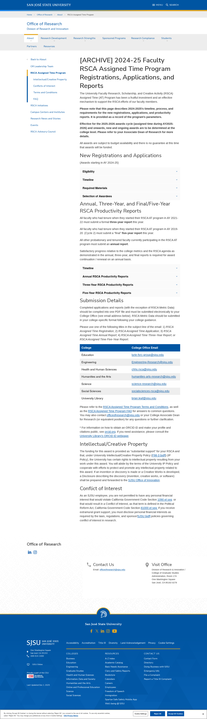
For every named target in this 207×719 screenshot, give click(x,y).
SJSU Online (37, 664)
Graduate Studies (75, 670)
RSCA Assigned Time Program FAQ (110, 411)
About (60, 14)
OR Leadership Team (42, 66)
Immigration (111, 695)
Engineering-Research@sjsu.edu (152, 362)
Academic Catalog (114, 662)
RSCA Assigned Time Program (48, 72)
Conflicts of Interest (44, 86)
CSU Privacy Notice (71, 715)
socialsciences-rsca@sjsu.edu (150, 391)
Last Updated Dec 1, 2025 (38, 685)
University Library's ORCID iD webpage (104, 435)
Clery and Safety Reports (117, 670)
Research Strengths (84, 38)
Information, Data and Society (80, 679)
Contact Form (150, 658)
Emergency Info (151, 670)
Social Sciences (73, 695)
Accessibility (72, 643)
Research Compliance (143, 38)
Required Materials (95, 188)
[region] (103, 714)
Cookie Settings (166, 643)
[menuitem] (31, 38)
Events (34, 125)
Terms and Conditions (45, 92)
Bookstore (110, 675)
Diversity (113, 643)
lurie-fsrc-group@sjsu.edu (148, 354)
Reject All (157, 714)
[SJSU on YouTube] (114, 631)
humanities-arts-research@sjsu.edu (154, 376)
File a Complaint (152, 675)
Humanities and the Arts (78, 683)
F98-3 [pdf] (158, 455)
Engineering (72, 666)
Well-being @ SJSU (115, 703)
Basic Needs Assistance (116, 666)
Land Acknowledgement (133, 643)
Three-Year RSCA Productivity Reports (108, 285)
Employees (110, 687)
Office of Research (44, 14)
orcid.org (110, 431)
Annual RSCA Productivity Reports (105, 276)
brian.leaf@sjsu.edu (144, 398)
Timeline (88, 180)
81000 (149, 507)
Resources (49, 46)
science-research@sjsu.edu (149, 383)
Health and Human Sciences (80, 675)
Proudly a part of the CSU (38, 672)
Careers (109, 683)
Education (71, 662)
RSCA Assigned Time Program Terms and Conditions (135, 406)
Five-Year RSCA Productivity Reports (107, 293)
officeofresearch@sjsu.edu (123, 415)
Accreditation (88, 643)
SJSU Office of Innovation (144, 480)
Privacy (151, 643)
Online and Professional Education (83, 687)
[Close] (203, 714)
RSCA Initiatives (39, 105)
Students (166, 38)
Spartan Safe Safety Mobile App (121, 699)
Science (70, 691)
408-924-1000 (37, 656)
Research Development (54, 38)
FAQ (35, 99)
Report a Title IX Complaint (158, 679)
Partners (32, 46)
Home (29, 14)
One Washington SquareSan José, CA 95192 (40, 651)
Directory (148, 662)
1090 (165, 499)
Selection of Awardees (97, 196)
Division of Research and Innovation (48, 29)
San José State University (49, 5)
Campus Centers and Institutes (48, 112)
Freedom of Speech (114, 691)
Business (70, 658)
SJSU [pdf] (143, 516)
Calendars (110, 679)
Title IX (102, 643)
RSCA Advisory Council (43, 131)
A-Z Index (110, 658)
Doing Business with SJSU (157, 666)
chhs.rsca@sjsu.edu (144, 369)
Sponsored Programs (114, 38)
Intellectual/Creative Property (50, 79)
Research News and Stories (46, 118)
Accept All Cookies (175, 714)
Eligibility (89, 171)
